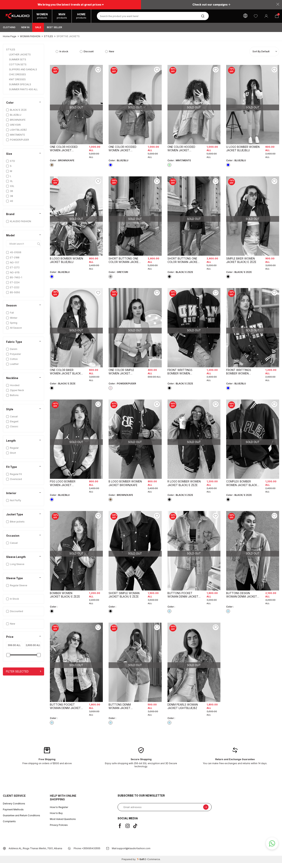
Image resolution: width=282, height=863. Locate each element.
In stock (63, 51)
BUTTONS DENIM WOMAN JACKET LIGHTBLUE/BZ (120, 706)
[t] (137, 826)
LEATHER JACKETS (20, 54)
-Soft (141, 859)
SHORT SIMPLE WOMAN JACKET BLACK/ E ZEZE (124, 594)
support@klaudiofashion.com (133, 848)
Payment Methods (13, 809)
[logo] (17, 16)
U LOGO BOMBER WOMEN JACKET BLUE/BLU (243, 148)
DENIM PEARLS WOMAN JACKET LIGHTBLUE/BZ (182, 706)
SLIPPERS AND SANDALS (23, 69)
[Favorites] (255, 16)
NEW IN (25, 27)
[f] (121, 826)
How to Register (59, 807)
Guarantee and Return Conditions (21, 815)
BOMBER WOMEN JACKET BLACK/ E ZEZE (65, 594)
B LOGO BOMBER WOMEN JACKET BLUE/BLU (66, 260)
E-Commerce (152, 859)
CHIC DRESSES (17, 74)
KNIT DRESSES (17, 79)
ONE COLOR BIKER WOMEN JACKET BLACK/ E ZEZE (66, 371)
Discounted (16, 611)
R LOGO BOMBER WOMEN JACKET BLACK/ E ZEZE (184, 483)
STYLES (48, 36)
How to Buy (56, 813)
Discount (89, 51)
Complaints (9, 821)
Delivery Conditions (14, 803)
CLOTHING (9, 27)
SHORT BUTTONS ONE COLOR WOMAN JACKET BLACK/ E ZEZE (183, 260)
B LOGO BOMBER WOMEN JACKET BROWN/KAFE (125, 483)
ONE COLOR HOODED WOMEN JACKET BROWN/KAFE (64, 148)
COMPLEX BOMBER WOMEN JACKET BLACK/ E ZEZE (242, 483)
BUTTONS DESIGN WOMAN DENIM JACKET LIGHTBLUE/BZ (241, 594)
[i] (129, 826)
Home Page (9, 36)
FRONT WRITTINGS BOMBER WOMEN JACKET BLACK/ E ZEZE (182, 371)
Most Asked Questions (63, 819)
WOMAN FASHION (30, 36)
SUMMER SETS (18, 59)
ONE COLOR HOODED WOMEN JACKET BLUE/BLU (122, 148)
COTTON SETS (18, 64)
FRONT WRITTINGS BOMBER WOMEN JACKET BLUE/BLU (238, 371)
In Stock (14, 598)
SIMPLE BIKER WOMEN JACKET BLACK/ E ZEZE (241, 260)
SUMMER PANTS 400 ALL (23, 89)
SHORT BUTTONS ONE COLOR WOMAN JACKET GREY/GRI (124, 260)
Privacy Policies (59, 825)
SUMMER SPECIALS (20, 84)
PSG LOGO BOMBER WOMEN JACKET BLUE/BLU (62, 483)
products (42, 16)
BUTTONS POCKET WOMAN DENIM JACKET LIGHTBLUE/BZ (182, 594)
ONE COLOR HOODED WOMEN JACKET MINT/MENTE (181, 148)
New (12, 623)
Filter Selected (17, 671)
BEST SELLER (54, 27)
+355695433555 (91, 848)
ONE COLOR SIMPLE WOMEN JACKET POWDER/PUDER (121, 371)
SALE (38, 27)
